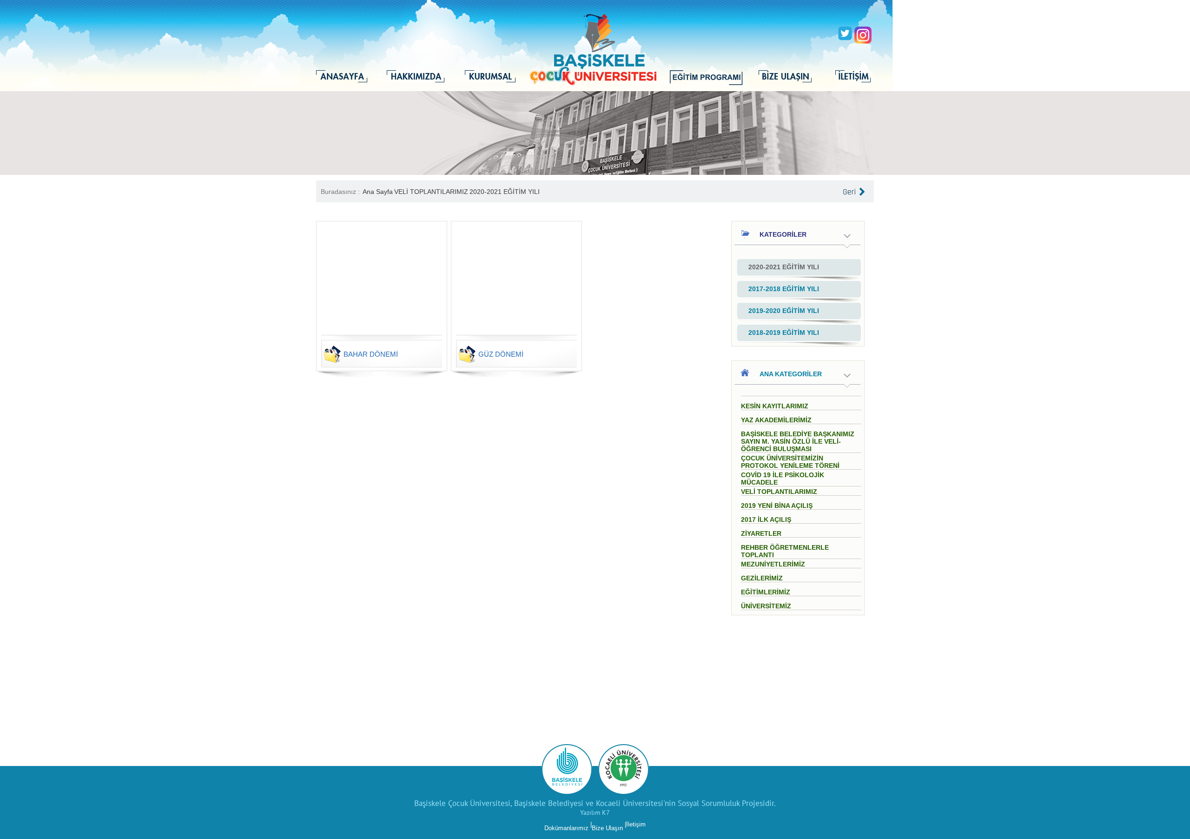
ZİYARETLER (761, 533)
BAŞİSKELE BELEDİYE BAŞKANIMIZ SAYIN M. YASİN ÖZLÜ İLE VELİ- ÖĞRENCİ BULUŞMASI (797, 441)
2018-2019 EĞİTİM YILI (783, 332)
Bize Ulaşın (607, 828)
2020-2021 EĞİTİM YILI (504, 191)
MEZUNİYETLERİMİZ (773, 564)
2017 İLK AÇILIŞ (766, 519)
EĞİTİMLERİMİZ (765, 592)
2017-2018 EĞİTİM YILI (783, 289)
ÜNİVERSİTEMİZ (766, 606)
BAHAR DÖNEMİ (371, 354)
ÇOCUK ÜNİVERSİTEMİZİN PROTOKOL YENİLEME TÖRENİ (790, 461)
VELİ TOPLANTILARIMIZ (431, 191)
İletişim (636, 824)
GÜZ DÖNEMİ (500, 354)
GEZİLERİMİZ (762, 578)
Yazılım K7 (595, 812)
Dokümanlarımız (566, 828)
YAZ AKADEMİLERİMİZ (776, 420)
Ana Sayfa (378, 191)
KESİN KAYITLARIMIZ (774, 406)
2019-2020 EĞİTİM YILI (783, 310)
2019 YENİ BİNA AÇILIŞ (777, 505)
